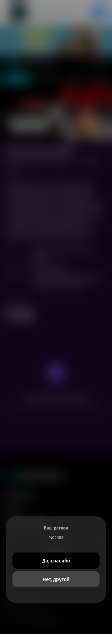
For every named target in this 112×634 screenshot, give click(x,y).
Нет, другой (56, 579)
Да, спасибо (56, 561)
